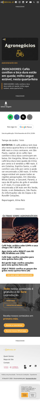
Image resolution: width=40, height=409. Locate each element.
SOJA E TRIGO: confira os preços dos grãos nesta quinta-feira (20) (19, 270)
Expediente (33, 374)
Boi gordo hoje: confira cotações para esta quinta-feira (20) (18, 264)
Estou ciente (25, 394)
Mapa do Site (8, 359)
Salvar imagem (6, 107)
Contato (7, 363)
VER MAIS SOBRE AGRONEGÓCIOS (19, 275)
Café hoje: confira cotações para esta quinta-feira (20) (18, 258)
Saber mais (32, 395)
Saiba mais (11, 301)
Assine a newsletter (14, 325)
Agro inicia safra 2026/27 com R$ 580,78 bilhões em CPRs (18, 252)
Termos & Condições (22, 374)
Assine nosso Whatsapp (16, 331)
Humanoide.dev (31, 378)
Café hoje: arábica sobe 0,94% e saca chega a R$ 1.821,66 (20, 246)
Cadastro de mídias (14, 305)
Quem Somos (9, 356)
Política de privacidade (8, 374)
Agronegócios (10, 63)
